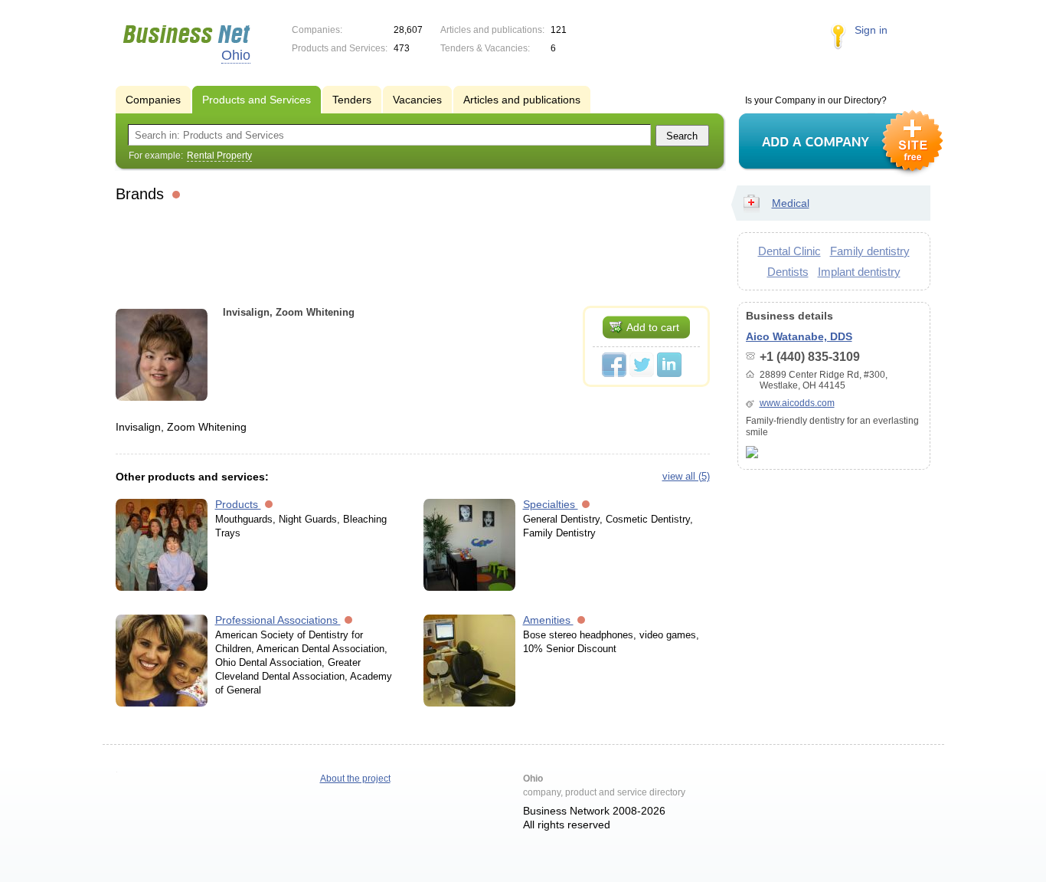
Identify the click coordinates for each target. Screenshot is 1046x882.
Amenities (548, 620)
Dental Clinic (789, 250)
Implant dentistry (859, 271)
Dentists (788, 271)
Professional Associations (278, 620)
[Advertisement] (413, 252)
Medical (790, 203)
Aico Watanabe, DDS (799, 336)
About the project (355, 778)
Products (238, 504)
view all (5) (686, 476)
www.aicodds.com (797, 403)
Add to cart (652, 327)
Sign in (871, 30)
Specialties (550, 504)
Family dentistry (870, 250)
